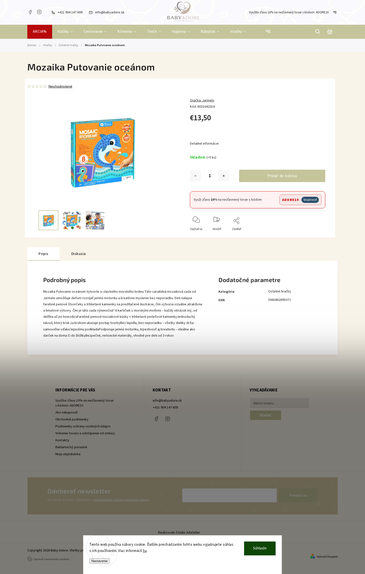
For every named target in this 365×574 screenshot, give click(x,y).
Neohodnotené (60, 86)
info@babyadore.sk (167, 400)
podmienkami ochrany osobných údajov (121, 500)
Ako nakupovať (66, 412)
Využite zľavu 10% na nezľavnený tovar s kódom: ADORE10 (288, 12)
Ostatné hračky (279, 291)
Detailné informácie (204, 143)
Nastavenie (99, 561)
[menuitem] (39, 32)
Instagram (39, 12)
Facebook (30, 12)
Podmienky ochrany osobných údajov (82, 426)
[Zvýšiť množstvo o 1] (223, 175)
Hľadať (265, 415)
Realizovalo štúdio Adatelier (179, 532)
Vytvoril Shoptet (327, 557)
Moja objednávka (67, 454)
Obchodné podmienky (71, 419)
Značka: (202, 100)
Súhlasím (260, 548)
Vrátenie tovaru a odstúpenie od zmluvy (85, 433)
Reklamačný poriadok (71, 447)
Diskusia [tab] (78, 253)
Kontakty (62, 440)
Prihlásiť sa (298, 495)
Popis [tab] (43, 253)
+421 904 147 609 (165, 407)
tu (144, 550)
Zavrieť (309, 236)
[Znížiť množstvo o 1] (195, 175)
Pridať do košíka (282, 176)
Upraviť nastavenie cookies (52, 559)
